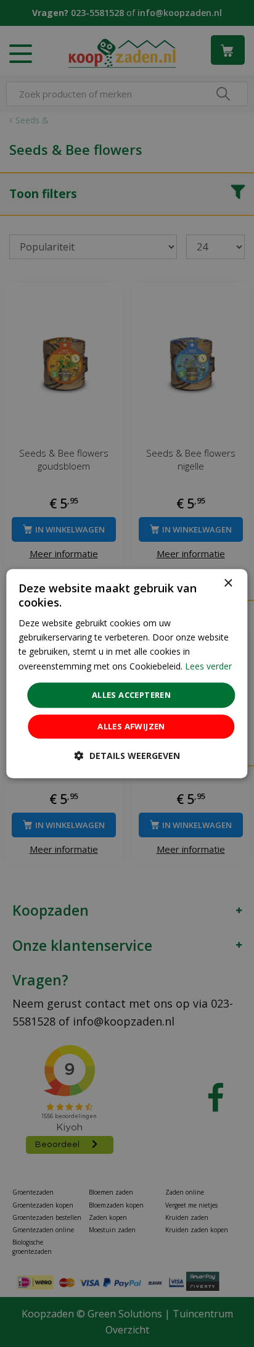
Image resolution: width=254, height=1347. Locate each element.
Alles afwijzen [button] (131, 726)
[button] (127, 755)
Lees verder (208, 666)
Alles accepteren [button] (131, 694)
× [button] (227, 583)
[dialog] (126, 674)
